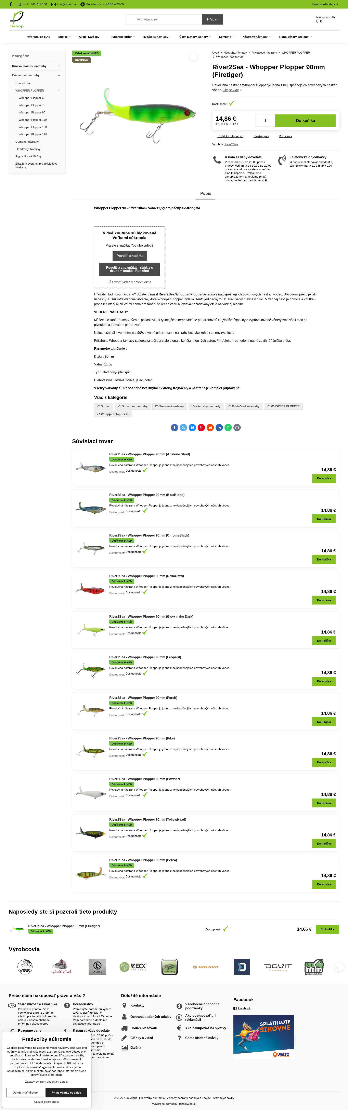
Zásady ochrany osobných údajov (188, 1097)
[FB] (12, 4)
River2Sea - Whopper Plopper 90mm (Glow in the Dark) (151, 616)
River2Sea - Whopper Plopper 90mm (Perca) (143, 860)
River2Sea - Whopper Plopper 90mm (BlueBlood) (146, 495)
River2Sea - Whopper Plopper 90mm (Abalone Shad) (149, 454)
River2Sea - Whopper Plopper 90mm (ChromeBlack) (149, 535)
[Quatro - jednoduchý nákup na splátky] (263, 1057)
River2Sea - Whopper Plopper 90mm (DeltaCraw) (146, 576)
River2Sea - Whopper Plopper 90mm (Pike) (142, 738)
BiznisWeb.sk (187, 1103)
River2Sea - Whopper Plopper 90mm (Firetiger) (64, 926)
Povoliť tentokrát (130, 256)
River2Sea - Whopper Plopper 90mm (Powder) (144, 779)
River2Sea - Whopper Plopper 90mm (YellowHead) (147, 819)
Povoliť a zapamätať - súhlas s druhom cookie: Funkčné (129, 269)
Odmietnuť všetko (25, 1092)
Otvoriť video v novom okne (131, 282)
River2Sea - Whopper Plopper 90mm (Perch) (143, 697)
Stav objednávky (223, 1097)
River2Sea (231, 144)
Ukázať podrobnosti (46, 1101)
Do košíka (305, 120)
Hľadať (212, 19)
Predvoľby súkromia (152, 1097)
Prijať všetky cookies (66, 1092)
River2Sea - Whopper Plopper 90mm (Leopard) (145, 657)
